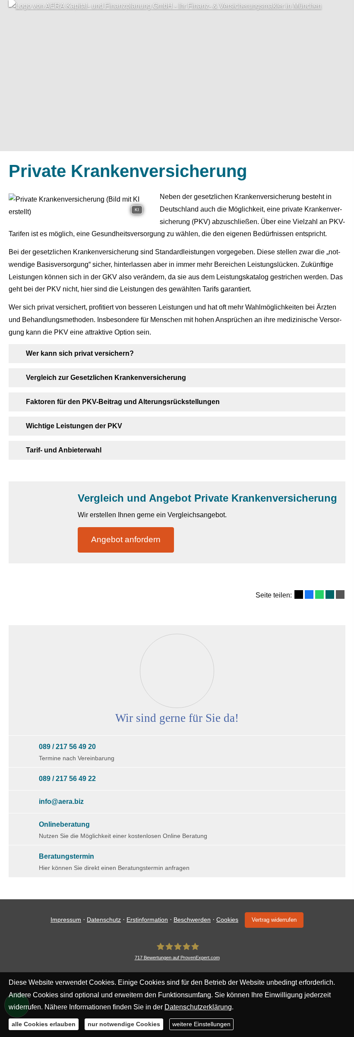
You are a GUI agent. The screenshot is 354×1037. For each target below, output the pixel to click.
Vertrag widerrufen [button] (274, 920)
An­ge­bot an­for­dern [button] (126, 539)
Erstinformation (147, 919)
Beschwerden (192, 919)
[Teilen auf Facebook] (309, 594)
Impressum (66, 919)
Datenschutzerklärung (198, 1007)
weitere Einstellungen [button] (201, 1024)
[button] (80, 353)
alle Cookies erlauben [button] (44, 1024)
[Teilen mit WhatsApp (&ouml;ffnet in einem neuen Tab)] (319, 594)
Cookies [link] (227, 919)
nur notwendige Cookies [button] (124, 1024)
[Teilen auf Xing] (330, 594)
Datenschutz (104, 919)
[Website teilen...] (340, 594)
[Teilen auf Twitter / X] (298, 594)
